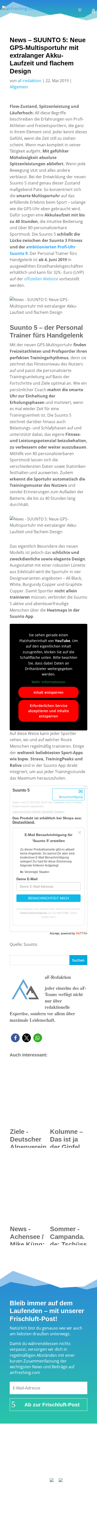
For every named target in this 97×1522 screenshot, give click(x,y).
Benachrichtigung (71, 797)
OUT (81, 933)
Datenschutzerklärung (33, 912)
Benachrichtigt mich (48, 898)
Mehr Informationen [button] (48, 681)
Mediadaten (72, 1460)
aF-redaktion (29, 80)
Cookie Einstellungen (50, 1466)
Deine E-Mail (27, 879)
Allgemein (19, 87)
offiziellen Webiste (41, 279)
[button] (15, 1037)
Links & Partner (35, 1447)
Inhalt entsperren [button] (48, 692)
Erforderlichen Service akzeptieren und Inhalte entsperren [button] (48, 710)
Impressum (65, 1447)
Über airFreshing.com (48, 1453)
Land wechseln (38, 811)
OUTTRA (63, 912)
